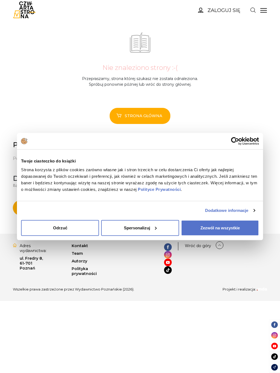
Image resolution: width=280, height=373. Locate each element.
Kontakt (80, 245)
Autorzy (79, 261)
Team (77, 253)
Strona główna (143, 115)
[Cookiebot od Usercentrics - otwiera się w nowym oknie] (235, 141)
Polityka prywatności (84, 271)
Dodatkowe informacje (227, 210)
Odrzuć (60, 227)
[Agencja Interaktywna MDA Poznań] (262, 289)
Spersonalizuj (137, 227)
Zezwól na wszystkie (220, 227)
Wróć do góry (198, 245)
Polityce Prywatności (159, 189)
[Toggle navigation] (253, 10)
